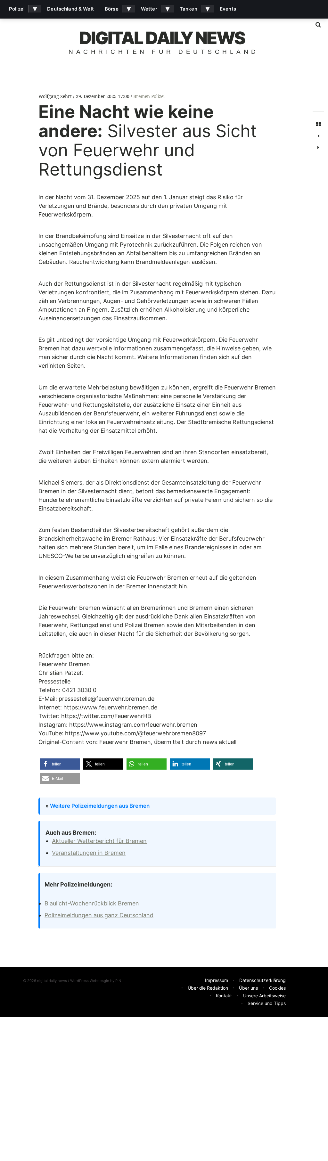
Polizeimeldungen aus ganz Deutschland (99, 915)
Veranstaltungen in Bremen (89, 852)
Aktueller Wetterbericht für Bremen (99, 841)
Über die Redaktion (208, 988)
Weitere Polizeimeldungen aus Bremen (100, 806)
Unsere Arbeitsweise (264, 995)
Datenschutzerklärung (262, 980)
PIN (118, 980)
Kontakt (224, 995)
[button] (60, 764)
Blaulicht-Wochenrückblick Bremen (92, 903)
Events (228, 9)
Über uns (248, 988)
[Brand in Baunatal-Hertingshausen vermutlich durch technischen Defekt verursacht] (318, 147)
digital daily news (162, 38)
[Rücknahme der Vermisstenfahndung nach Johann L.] (318, 136)
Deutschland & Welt (70, 9)
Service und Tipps (267, 1003)
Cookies (277, 988)
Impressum (216, 980)
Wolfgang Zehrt (55, 96)
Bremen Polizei (149, 96)
